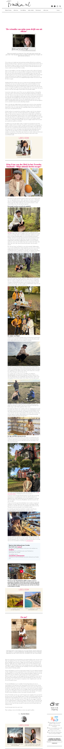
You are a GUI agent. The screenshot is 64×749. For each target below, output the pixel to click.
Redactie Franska (8, 10)
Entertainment (38, 10)
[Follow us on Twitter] (58, 6)
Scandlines (11, 549)
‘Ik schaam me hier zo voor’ (55, 730)
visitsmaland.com (29, 540)
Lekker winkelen (31, 10)
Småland (9, 232)
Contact (58, 10)
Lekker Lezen (45, 10)
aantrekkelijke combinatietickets (16, 555)
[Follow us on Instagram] (55, 6)
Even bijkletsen (23, 10)
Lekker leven (16, 10)
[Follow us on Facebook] (52, 6)
